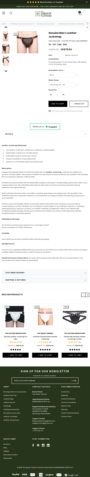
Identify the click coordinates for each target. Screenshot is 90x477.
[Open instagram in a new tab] (43, 445)
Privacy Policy (66, 416)
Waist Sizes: (54, 80)
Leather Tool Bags (10, 416)
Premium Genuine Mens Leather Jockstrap (45, 338)
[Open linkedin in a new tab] (48, 445)
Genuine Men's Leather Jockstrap (71, 24)
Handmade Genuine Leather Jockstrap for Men (74, 338)
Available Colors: (57, 70)
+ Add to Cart (15, 355)
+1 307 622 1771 (37, 430)
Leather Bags (8, 399)
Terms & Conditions (68, 402)
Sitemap (64, 409)
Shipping (64, 395)
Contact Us (65, 392)
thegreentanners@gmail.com (43, 421)
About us (7, 444)
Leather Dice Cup (10, 395)
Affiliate (6, 451)
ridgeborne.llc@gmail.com (42, 423)
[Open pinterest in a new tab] (38, 445)
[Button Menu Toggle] (3, 13)
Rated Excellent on (51, 2)
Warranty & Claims (11, 455)
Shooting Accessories (12, 413)
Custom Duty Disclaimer (70, 413)
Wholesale (8, 458)
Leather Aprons (9, 402)
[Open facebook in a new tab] (33, 445)
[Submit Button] (73, 381)
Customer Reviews (68, 399)
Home (4, 24)
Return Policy (66, 406)
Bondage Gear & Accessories (22, 24)
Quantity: (53, 90)
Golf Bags (7, 406)
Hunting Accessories (11, 409)
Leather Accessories (11, 420)
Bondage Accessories (45, 24)
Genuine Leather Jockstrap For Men (15, 338)
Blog (5, 448)
